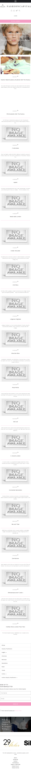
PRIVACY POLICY (15, 766)
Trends (3, 670)
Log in (15, 15)
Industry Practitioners (7, 648)
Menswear (4, 659)
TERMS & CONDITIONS (15, 764)
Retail (3, 666)
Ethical (3, 645)
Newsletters (5, 663)
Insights (3, 652)
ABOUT (15, 757)
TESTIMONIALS (15, 762)
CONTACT (15, 761)
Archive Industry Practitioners (9, 677)
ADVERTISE (15, 759)
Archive (3, 673)
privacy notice (18, 710)
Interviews (4, 656)
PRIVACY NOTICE (15, 767)
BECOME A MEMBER (15, 21)
